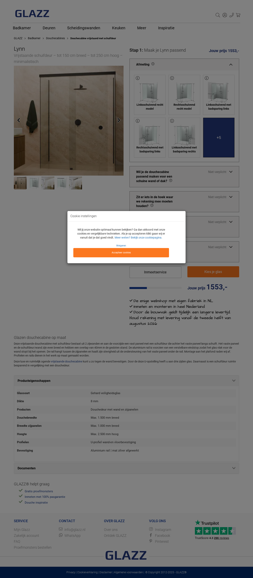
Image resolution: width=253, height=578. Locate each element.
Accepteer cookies (121, 252)
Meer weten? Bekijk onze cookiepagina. (138, 237)
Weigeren (121, 245)
